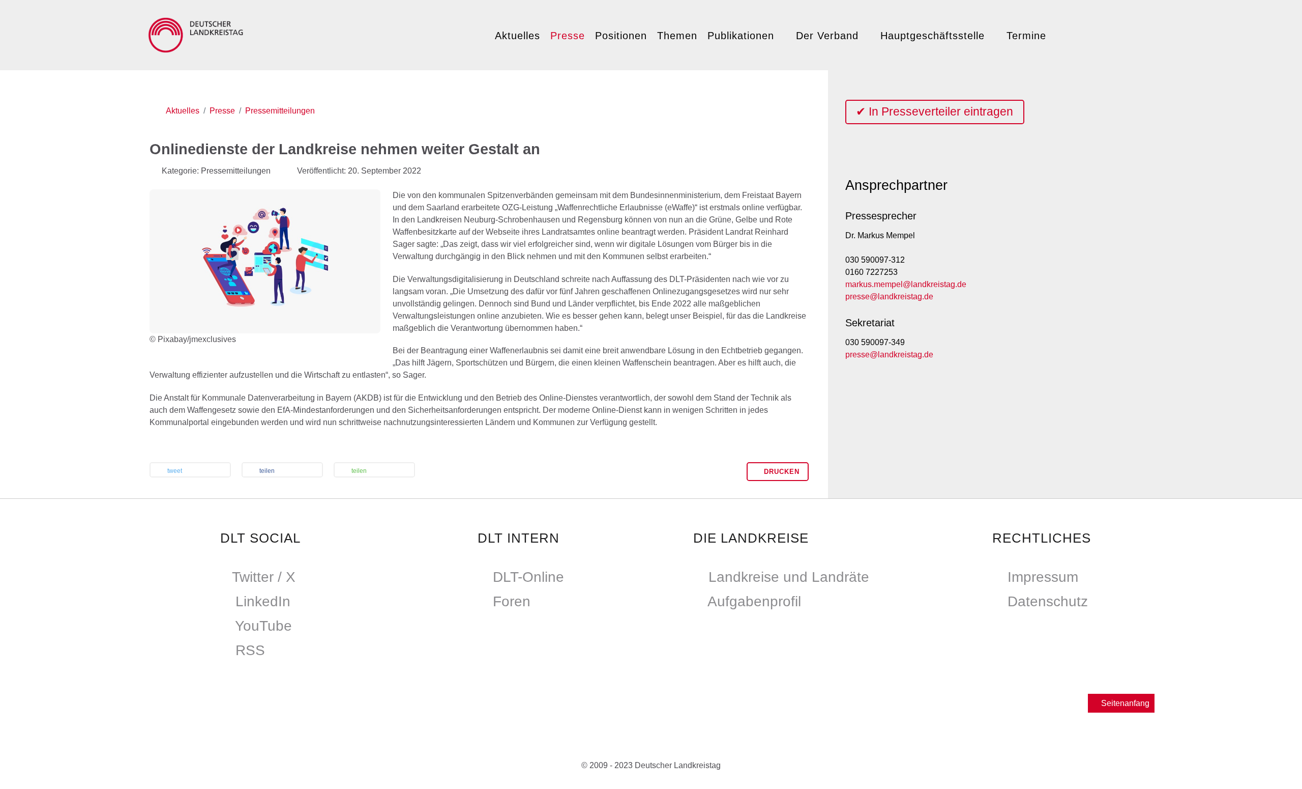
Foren (511, 601)
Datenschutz (1048, 601)
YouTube (263, 626)
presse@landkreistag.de (889, 296)
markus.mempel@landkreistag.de (905, 284)
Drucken (780, 471)
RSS (250, 650)
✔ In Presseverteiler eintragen (934, 111)
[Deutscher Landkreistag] (198, 33)
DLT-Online (528, 577)
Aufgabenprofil (754, 601)
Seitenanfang (1124, 703)
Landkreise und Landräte (788, 577)
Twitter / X (263, 577)
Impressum (1043, 577)
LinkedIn (262, 601)
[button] (190, 470)
